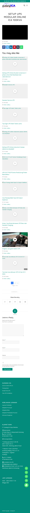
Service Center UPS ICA (7, 385)
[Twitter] (7, 47)
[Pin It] (14, 47)
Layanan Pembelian (7, 405)
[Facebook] (3, 47)
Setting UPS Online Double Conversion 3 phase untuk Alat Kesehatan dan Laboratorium (14, 75)
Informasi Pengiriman (7, 415)
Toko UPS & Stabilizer (7, 393)
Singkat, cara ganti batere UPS (11, 249)
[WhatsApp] (21, 47)
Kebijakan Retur (6, 410)
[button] (26, 485)
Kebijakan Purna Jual (7, 407)
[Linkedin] (11, 47)
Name (4, 340)
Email (3, 347)
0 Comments (14, 291)
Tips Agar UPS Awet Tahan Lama (12, 124)
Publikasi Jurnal (6, 491)
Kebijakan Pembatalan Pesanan (9, 412)
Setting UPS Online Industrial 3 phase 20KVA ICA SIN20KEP (13, 148)
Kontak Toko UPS (6, 390)
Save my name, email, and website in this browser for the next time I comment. (13, 365)
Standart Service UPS (8, 100)
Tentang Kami (5, 388)
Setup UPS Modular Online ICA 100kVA (15, 16)
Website (4, 355)
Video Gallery (7, 43)
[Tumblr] (18, 47)
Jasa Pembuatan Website (9, 500)
